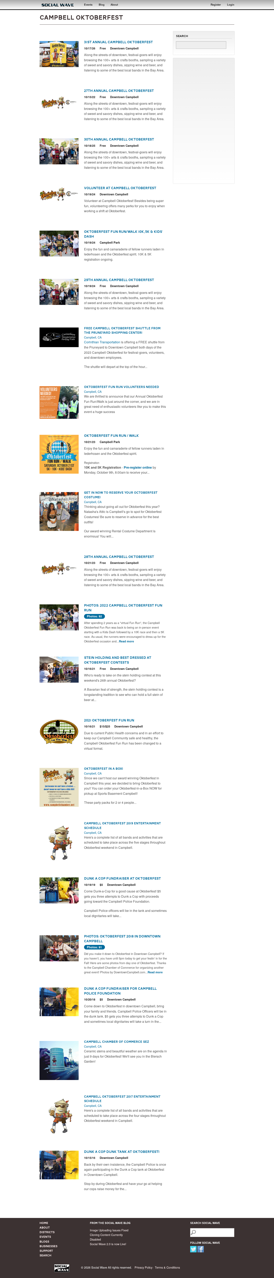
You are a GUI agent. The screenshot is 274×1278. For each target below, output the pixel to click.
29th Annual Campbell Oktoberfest (119, 280)
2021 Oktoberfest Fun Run (109, 720)
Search (45, 1255)
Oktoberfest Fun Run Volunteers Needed (121, 387)
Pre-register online (138, 467)
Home (44, 1223)
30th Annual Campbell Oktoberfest (119, 139)
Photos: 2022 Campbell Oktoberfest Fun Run (123, 608)
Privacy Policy (143, 1267)
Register (216, 4)
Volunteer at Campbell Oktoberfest (120, 188)
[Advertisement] (204, 121)
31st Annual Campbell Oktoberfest (118, 42)
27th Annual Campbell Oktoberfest (119, 90)
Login (230, 4)
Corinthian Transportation (102, 342)
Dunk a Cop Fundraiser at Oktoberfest (122, 878)
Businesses (48, 1246)
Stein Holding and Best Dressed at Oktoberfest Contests (117, 660)
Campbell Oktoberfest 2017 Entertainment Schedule (122, 1099)
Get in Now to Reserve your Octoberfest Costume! (120, 495)
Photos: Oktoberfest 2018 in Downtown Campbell (122, 938)
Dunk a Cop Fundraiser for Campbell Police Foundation (120, 991)
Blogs (44, 1241)
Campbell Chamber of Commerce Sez (116, 1041)
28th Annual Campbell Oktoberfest (119, 557)
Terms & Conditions (167, 1267)
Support (46, 1250)
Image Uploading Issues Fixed (109, 1230)
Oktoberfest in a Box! (103, 768)
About (114, 4)
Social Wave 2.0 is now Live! (108, 1244)
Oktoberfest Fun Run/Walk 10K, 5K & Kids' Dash (123, 234)
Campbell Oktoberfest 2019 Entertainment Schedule (122, 825)
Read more (126, 641)
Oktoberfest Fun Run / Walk (111, 435)
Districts (47, 1232)
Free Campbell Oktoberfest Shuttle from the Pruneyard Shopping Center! (122, 330)
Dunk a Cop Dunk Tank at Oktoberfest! (121, 1151)
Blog (102, 4)
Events (88, 4)
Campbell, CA (93, 337)
